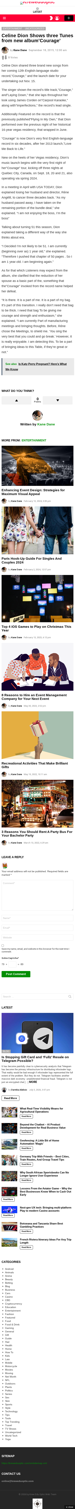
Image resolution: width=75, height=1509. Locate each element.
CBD (7, 1300)
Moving (9, 1373)
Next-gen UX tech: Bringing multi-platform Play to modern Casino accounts (45, 1209)
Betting (9, 1282)
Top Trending (12, 1421)
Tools (8, 1418)
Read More (10, 1098)
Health (8, 1345)
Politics (9, 1390)
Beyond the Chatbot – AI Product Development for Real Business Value (43, 1126)
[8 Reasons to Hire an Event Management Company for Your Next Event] (37, 667)
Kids (7, 1355)
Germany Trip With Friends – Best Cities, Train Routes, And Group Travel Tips (44, 1158)
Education (10, 1307)
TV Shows (10, 1428)
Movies (9, 1369)
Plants (8, 1387)
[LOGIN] (57, 18)
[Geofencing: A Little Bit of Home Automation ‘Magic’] (9, 1144)
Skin (7, 1401)
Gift (7, 1335)
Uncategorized (13, 1432)
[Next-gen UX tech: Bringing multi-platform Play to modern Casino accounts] (9, 1209)
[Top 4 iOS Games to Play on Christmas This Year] (37, 598)
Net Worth (10, 1376)
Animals (9, 1272)
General (9, 1331)
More (33, 1082)
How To (9, 1352)
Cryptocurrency (13, 1303)
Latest (37, 11)
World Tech (11, 1435)
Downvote (58, 400)
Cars (7, 1293)
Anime (8, 1275)
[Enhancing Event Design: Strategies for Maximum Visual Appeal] (37, 466)
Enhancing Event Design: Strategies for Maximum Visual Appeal (33, 492)
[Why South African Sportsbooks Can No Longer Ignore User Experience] (9, 1176)
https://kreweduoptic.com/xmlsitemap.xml (24, 1463)
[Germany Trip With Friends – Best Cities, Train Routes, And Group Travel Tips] (9, 1160)
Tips (7, 1414)
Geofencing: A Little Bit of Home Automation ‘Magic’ (39, 1142)
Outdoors (10, 1383)
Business (10, 1289)
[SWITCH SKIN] (51, 18)
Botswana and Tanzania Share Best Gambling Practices (41, 1225)
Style (7, 1408)
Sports (8, 1404)
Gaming (9, 1328)
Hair (7, 1342)
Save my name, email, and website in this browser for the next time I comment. (35, 950)
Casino (9, 1296)
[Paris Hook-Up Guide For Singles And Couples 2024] (37, 530)
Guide (8, 1338)
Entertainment (34, 440)
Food (8, 1321)
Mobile (8, 1362)
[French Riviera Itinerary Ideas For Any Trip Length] (9, 1242)
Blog (6, 1051)
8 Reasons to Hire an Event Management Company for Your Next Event (34, 697)
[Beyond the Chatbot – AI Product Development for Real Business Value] (9, 1128)
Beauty (9, 1279)
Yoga (8, 1439)
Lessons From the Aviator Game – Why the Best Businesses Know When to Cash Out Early (46, 1191)
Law (7, 1359)
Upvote (16, 400)
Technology (11, 1411)
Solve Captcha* (10, 958)
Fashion (9, 1314)
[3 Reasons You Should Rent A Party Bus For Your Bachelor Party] (37, 804)
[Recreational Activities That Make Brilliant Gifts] (37, 735)
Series (8, 1394)
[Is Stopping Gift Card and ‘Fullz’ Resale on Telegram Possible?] (37, 1033)
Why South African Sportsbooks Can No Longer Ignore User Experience (44, 1174)
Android (9, 1269)
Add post (68, 18)
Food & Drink (12, 1324)
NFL (7, 1380)
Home (8, 1348)
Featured (10, 1317)
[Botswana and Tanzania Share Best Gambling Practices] (9, 1227)
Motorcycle (11, 1366)
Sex (7, 1397)
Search (69, 997)
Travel (8, 1425)
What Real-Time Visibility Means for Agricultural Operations (41, 1110)
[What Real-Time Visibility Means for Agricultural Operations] (9, 1112)
